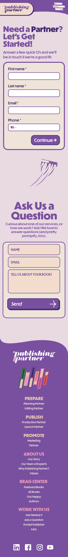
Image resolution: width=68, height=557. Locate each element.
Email (13, 103)
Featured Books (34, 487)
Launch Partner (34, 426)
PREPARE (34, 398)
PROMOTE (34, 435)
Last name (17, 86)
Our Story (34, 459)
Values (34, 473)
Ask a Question (33, 519)
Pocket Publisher (34, 524)
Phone (14, 120)
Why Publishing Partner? (33, 468)
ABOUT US (34, 454)
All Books (34, 492)
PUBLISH (34, 417)
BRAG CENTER (34, 481)
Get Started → (34, 515)
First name (17, 69)
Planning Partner (34, 403)
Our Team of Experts (34, 464)
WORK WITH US (34, 509)
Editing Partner (34, 408)
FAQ (34, 529)
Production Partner (34, 422)
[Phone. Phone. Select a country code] (14, 127)
